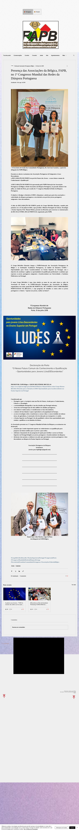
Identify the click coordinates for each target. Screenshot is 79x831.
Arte (47, 55)
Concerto (34, 55)
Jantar (41, 55)
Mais (64, 55)
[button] (74, 55)
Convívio (27, 55)
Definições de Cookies (61, 827)
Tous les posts (7, 55)
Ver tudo (74, 584)
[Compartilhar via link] (23, 571)
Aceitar (72, 827)
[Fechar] (77, 827)
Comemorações (18, 55)
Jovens (12, 565)
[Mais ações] (67, 66)
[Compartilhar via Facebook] (11, 571)
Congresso (18, 565)
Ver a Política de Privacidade (31, 829)
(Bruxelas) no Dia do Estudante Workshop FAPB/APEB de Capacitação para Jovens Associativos (39, 603)
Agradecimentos (55, 55)
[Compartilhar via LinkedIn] (19, 571)
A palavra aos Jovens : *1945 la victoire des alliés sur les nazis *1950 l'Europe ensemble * (14, 603)
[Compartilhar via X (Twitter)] (15, 571)
